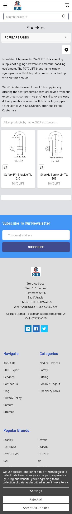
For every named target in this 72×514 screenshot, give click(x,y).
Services (9, 377)
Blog (6, 391)
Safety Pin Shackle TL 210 (18, 176)
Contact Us (10, 384)
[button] (66, 50)
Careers (8, 404)
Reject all (36, 499)
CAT (6, 460)
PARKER (43, 453)
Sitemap (8, 411)
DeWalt (42, 439)
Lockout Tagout (50, 384)
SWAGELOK (11, 453)
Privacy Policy (12, 397)
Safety (44, 370)
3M (39, 460)
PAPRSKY (10, 446)
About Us (9, 363)
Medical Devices (50, 363)
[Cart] (68, 5)
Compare (5, 167)
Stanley (8, 439)
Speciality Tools (50, 391)
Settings (36, 491)
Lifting (44, 377)
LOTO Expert (11, 370)
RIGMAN (43, 446)
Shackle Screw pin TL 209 (54, 176)
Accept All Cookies (36, 508)
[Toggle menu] (5, 5)
